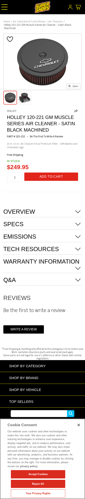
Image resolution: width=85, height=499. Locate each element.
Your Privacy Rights (38, 493)
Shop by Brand (23, 378)
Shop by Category (27, 366)
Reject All (38, 483)
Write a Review (23, 329)
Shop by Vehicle (25, 390)
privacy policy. (29, 466)
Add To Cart (51, 176)
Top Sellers (21, 401)
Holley (11, 111)
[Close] (78, 425)
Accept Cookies (38, 474)
